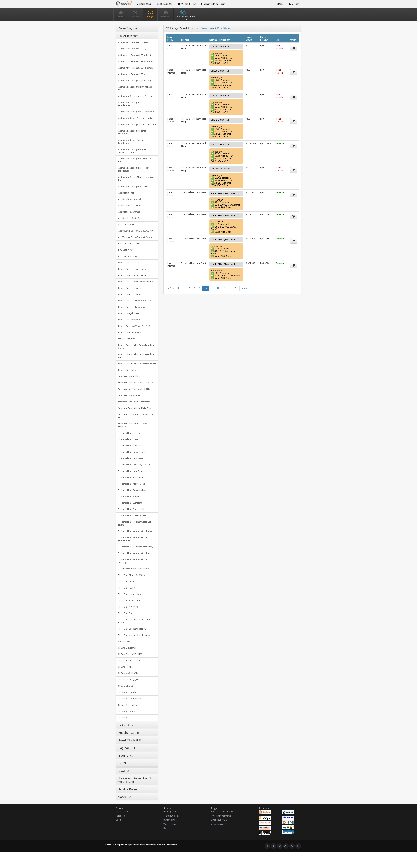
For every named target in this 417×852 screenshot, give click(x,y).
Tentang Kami (122, 811)
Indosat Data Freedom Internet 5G (134, 275)
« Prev (171, 288)
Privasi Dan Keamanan (221, 815)
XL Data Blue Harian (127, 647)
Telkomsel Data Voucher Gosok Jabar (135, 531)
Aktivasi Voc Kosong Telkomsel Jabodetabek (132, 141)
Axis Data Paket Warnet (129, 211)
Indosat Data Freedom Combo (132, 269)
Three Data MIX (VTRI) (128, 606)
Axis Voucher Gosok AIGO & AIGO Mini (136, 230)
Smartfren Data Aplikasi (129, 376)
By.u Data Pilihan (126, 250)
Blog (165, 828)
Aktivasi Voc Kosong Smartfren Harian (135, 118)
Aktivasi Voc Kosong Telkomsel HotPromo (132, 132)
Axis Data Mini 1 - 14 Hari (129, 205)
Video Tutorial (169, 824)
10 (205, 288)
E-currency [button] (125, 755)
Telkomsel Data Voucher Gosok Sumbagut (132, 561)
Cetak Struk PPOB (219, 819)
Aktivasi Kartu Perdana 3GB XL (132, 74)
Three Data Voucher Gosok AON (133, 628)
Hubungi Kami (169, 811)
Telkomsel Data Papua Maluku (132, 490)
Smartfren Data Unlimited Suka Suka (134, 408)
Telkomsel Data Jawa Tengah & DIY (134, 464)
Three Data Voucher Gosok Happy (134, 635)
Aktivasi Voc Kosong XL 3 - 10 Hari (133, 186)
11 (212, 288)
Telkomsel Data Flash (128, 439)
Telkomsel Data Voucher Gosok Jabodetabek (132, 539)
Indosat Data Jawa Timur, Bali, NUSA (134, 326)
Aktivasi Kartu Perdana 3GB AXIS (133, 42)
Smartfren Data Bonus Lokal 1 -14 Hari (135, 382)
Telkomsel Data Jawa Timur (130, 471)
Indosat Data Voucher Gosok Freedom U (137, 363)
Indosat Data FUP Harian (129, 294)
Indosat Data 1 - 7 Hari (128, 262)
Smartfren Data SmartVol (129, 395)
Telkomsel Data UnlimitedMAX (132, 515)
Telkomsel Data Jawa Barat (130, 458)
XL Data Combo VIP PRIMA (130, 654)
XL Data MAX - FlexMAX (128, 673)
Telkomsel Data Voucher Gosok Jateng (135, 546)
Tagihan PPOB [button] (128, 748)
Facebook (120, 815)
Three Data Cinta (126, 581)
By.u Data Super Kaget (128, 256)
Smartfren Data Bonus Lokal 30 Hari (134, 389)
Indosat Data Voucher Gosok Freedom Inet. (136, 356)
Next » (244, 288)
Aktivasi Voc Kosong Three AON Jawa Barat (135, 160)
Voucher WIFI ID (125, 641)
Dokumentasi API (219, 824)
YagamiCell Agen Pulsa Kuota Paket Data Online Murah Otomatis (147, 844)
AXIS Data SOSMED (126, 224)
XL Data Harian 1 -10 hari (129, 660)
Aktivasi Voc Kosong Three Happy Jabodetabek (133, 169)
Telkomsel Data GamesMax (130, 445)
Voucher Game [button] (128, 732)
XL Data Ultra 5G (125, 686)
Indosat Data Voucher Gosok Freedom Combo (136, 346)
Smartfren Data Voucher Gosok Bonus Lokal (135, 416)
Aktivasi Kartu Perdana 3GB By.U (133, 48)
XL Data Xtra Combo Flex (129, 698)
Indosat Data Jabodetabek (130, 313)
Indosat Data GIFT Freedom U (132, 307)
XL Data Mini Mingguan (128, 679)
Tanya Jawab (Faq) (171, 815)
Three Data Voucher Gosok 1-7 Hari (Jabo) (134, 621)
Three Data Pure (125, 613)
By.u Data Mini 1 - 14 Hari (129, 243)
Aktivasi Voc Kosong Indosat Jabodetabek (131, 104)
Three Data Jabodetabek (129, 594)
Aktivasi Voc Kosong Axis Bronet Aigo (135, 80)
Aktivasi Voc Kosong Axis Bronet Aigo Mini (135, 88)
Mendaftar (296, 4)
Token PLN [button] (126, 725)
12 (218, 288)
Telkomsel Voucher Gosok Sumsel (133, 568)
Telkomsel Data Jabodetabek (131, 452)
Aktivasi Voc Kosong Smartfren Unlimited (137, 124)
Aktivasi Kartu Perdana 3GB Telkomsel (135, 67)
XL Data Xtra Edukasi (127, 705)
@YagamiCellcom (188, 4)
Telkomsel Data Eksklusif (129, 433)
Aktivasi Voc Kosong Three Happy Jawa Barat (136, 178)
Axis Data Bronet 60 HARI (129, 199)
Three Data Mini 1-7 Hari (129, 600)
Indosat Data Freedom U (129, 288)
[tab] (137, 28)
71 (236, 288)
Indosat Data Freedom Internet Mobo (135, 281)
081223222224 (145, 4)
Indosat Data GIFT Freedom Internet (134, 300)
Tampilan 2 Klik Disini (215, 28)
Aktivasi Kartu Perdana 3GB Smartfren (135, 61)
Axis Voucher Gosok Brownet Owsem (135, 237)
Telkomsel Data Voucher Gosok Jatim (135, 553)
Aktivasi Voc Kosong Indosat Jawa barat (136, 111)
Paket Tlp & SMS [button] (129, 740)
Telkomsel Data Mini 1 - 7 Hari (132, 483)
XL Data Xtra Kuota (126, 711)
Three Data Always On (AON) (131, 575)
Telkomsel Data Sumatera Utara (133, 509)
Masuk (281, 4)
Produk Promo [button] (128, 789)
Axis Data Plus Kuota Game (130, 218)
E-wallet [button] (123, 771)
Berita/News (169, 819)
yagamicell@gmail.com (214, 4)
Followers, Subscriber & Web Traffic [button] (135, 779)
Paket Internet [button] (128, 36)
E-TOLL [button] (123, 763)
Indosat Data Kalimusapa (129, 332)
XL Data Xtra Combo (127, 692)
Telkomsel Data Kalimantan (130, 477)
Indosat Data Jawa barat (129, 319)
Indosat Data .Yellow (127, 370)
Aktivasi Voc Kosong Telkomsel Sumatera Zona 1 (132, 151)
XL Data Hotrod (125, 666)
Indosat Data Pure (126, 338)
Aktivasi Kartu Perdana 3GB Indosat (134, 55)
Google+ (120, 819)
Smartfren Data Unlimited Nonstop (134, 401)
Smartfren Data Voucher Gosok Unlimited (132, 425)
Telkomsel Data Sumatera (130, 502)
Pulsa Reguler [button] (127, 28)
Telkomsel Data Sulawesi (129, 496)
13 (224, 288)
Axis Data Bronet (126, 192)
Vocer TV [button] (124, 797)
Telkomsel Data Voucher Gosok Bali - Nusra (135, 523)
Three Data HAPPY (126, 587)
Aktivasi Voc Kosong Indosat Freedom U (136, 96)
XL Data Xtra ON (125, 717)
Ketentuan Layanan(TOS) (222, 811)
